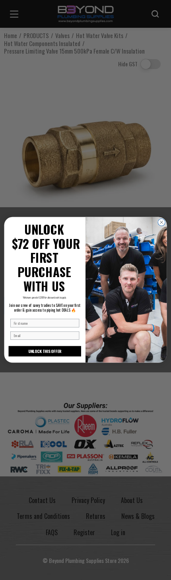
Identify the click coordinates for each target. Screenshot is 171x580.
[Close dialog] (161, 222)
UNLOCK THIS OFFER (45, 351)
